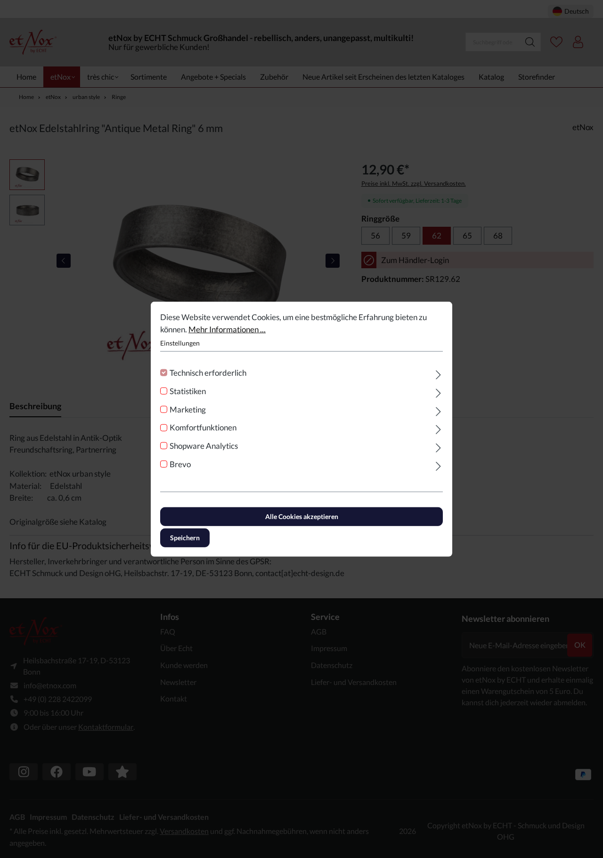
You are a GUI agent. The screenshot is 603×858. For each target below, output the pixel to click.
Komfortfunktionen (203, 427)
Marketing (188, 409)
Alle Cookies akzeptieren (301, 516)
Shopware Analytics (204, 446)
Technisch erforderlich (208, 373)
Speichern (185, 537)
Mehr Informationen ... (227, 329)
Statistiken (188, 391)
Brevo (180, 464)
